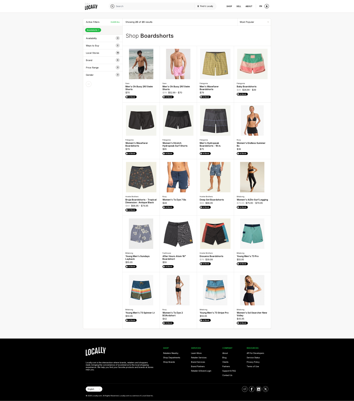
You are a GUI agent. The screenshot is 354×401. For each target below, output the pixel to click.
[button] (103, 38)
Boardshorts (92, 30)
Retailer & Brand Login (201, 371)
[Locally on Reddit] (245, 389)
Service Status (253, 357)
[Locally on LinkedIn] (258, 389)
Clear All (115, 22)
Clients (225, 362)
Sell (238, 6)
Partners (226, 366)
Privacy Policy (253, 362)
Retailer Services (199, 357)
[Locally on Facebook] (251, 389)
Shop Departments (171, 357)
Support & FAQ (229, 371)
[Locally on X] (265, 389)
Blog (224, 357)
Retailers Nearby (170, 353)
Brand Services (198, 362)
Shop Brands (169, 362)
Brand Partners (198, 366)
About (249, 6)
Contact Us (227, 375)
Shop (229, 6)
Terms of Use (253, 366)
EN (260, 6)
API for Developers (255, 353)
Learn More (196, 353)
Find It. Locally (206, 6)
